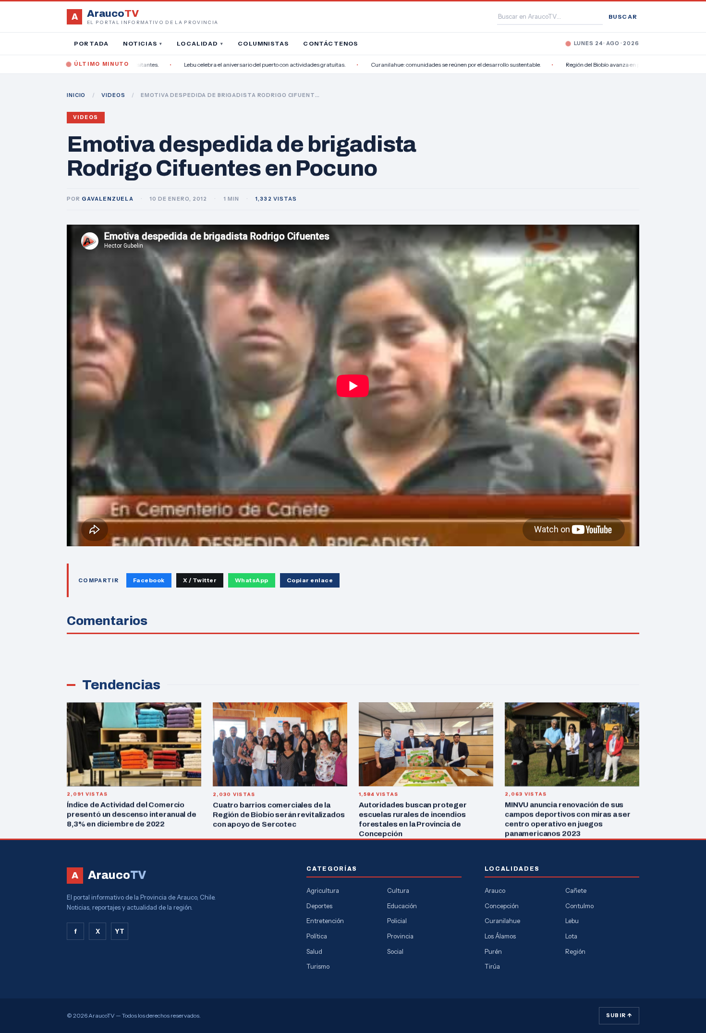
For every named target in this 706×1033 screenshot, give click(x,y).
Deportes (319, 906)
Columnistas (263, 43)
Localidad (200, 43)
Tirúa (492, 966)
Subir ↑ (619, 1015)
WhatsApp (251, 580)
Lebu (572, 921)
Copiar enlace (310, 580)
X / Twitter (200, 580)
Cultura (398, 890)
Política (316, 936)
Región (575, 951)
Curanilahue (502, 921)
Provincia (400, 936)
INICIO (76, 95)
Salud (314, 951)
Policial (397, 921)
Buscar (623, 16)
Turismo (317, 966)
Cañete (575, 890)
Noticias (142, 43)
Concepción (502, 906)
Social (395, 951)
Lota (571, 936)
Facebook (149, 580)
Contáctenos (330, 43)
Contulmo (579, 906)
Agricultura (322, 890)
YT (119, 931)
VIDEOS (113, 95)
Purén (493, 951)
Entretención (325, 921)
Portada (91, 43)
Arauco (495, 890)
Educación (402, 906)
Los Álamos (500, 936)
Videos (85, 117)
